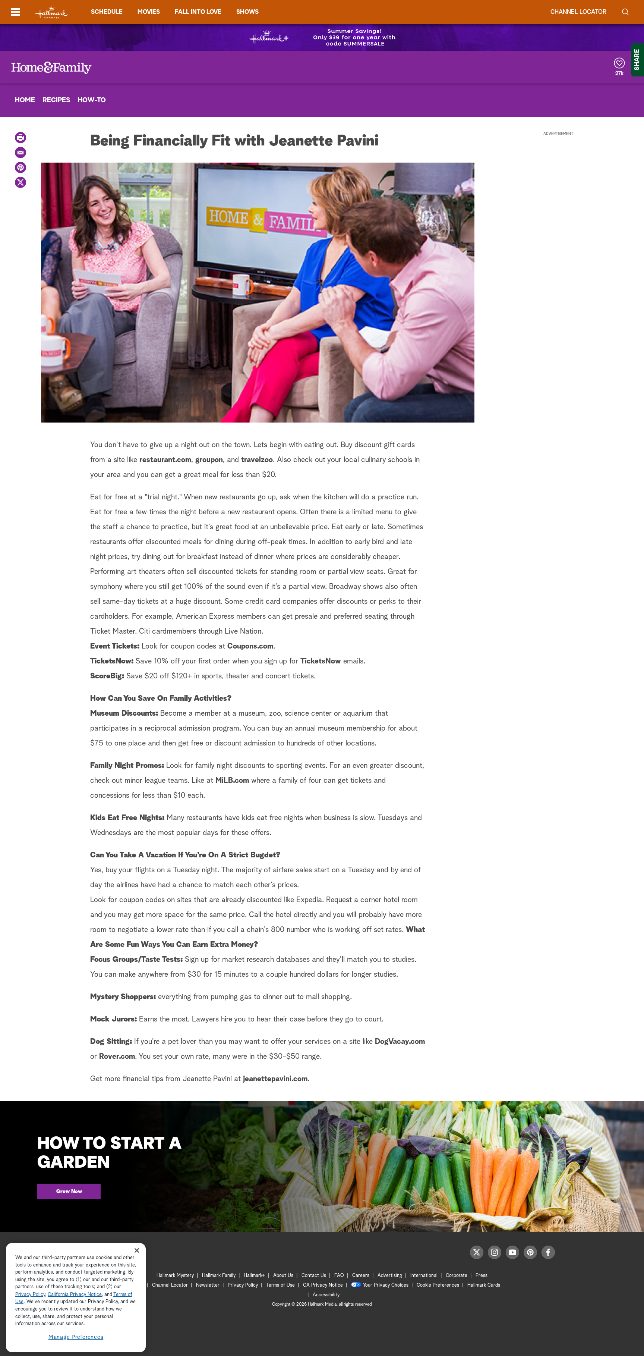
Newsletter (208, 1285)
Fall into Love (198, 12)
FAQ (339, 1275)
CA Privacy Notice (323, 1285)
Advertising (390, 1275)
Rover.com (117, 1056)
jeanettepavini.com (275, 1079)
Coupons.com (250, 646)
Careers (360, 1275)
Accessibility (326, 1295)
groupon (209, 460)
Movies (149, 12)
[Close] (137, 1250)
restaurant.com (165, 460)
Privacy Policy (243, 1285)
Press (481, 1275)
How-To (92, 100)
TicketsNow (320, 661)
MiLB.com (232, 780)
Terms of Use (280, 1285)
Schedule (107, 12)
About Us (283, 1275)
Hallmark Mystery (175, 1275)
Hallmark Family (219, 1275)
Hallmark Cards (483, 1285)
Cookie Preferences (438, 1285)
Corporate (456, 1275)
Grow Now (69, 1191)
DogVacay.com (400, 1041)
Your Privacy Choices (385, 1285)
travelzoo (257, 460)
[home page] (52, 12)
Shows (247, 12)
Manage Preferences (76, 1337)
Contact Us (314, 1275)
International (424, 1275)
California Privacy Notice (75, 1294)
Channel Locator (578, 12)
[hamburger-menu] (15, 11)
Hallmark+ (254, 1275)
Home (25, 100)
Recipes (56, 100)
